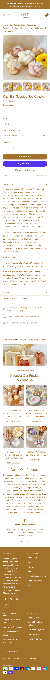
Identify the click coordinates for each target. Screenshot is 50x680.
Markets (30, 567)
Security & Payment (35, 630)
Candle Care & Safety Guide (15, 299)
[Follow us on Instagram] (11, 599)
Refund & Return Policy (34, 623)
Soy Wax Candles (17, 25)
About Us (31, 562)
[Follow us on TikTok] (5, 605)
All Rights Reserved (29, 658)
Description (8, 184)
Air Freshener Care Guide (11, 633)
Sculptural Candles (20, 28)
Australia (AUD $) (10, 651)
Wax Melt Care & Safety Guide (10, 641)
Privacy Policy (33, 634)
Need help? (42, 175)
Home (5, 25)
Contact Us (32, 558)
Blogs (29, 585)
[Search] (9, 15)
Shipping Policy (34, 617)
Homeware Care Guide (12, 627)
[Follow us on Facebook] (5, 599)
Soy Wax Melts (36, 459)
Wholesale (32, 571)
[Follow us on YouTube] (16, 599)
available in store (18, 284)
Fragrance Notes (34, 580)
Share (5, 175)
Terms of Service (34, 639)
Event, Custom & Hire (36, 576)
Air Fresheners (13, 463)
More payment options (25, 170)
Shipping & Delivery (11, 292)
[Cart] (46, 15)
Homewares (36, 421)
